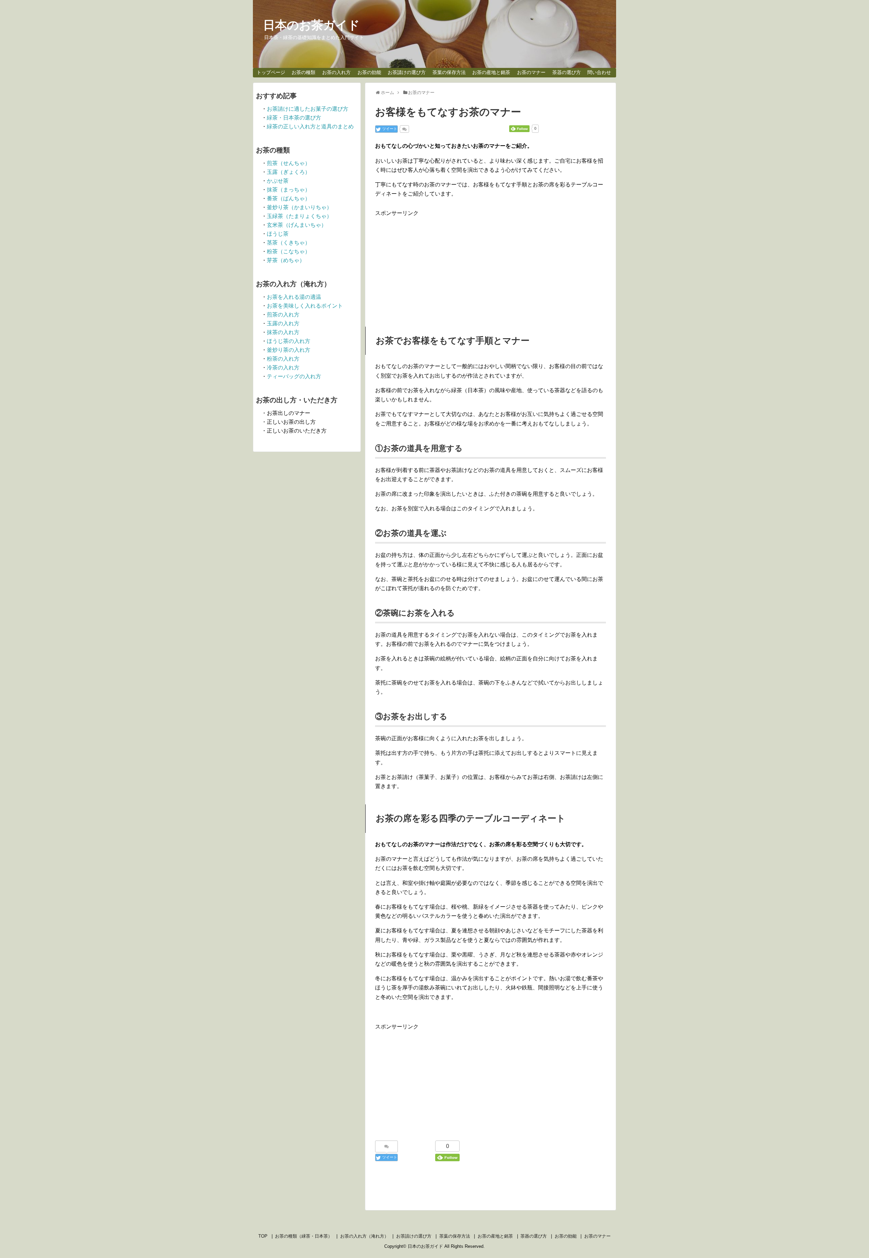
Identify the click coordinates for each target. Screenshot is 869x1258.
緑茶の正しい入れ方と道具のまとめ (310, 126)
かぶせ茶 (278, 181)
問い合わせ (599, 72)
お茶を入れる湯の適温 (294, 297)
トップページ (271, 72)
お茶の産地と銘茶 (491, 72)
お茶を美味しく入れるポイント (305, 306)
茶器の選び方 (566, 72)
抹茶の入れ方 (283, 332)
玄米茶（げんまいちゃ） (297, 225)
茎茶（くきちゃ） (288, 242)
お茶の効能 (369, 72)
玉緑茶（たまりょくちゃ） (299, 216)
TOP (262, 1236)
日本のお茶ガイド (311, 25)
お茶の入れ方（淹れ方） (364, 1236)
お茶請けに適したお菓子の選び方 (307, 109)
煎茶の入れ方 (283, 314)
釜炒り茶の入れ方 (288, 350)
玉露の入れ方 (283, 323)
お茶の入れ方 (336, 72)
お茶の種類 (303, 72)
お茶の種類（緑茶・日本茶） (303, 1236)
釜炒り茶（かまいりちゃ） (299, 207)
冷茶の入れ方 (283, 367)
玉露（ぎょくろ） (288, 172)
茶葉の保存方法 (449, 72)
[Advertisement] (490, 265)
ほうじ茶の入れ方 (288, 341)
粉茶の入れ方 (283, 359)
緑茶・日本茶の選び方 (294, 118)
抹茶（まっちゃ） (288, 190)
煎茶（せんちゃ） (288, 163)
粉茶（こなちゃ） (288, 251)
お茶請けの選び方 (407, 72)
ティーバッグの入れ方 (294, 376)
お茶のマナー (531, 72)
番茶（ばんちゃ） (288, 198)
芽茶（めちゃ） (286, 260)
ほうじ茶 (278, 234)
